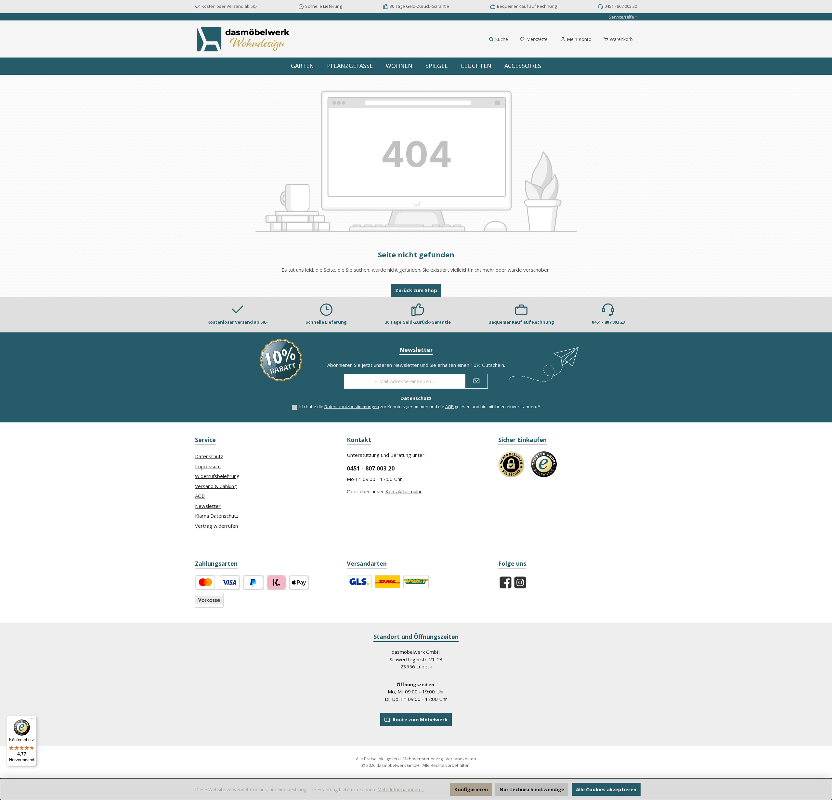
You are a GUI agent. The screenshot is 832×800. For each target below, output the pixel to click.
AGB (449, 406)
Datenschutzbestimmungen (351, 406)
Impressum (208, 466)
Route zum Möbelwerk (419, 719)
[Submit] (476, 381)
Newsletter (208, 506)
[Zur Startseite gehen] (243, 39)
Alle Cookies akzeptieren (606, 789)
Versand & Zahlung (216, 486)
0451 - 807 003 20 (371, 468)
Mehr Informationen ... (400, 789)
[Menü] (33, 720)
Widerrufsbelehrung (217, 476)
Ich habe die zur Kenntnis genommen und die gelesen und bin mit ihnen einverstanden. (419, 406)
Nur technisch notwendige (532, 789)
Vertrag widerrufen (216, 526)
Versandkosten (461, 759)
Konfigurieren (471, 789)
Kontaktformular (403, 491)
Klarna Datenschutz (217, 515)
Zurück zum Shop (416, 290)
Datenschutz (209, 456)
